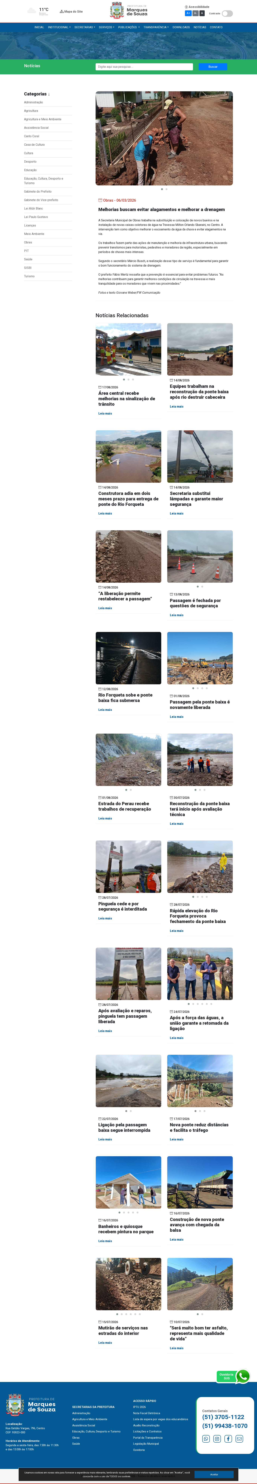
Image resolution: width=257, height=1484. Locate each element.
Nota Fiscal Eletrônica (146, 1413)
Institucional (58, 27)
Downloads (181, 27)
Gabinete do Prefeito (38, 191)
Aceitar (214, 1474)
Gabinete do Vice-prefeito (41, 200)
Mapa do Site (73, 11)
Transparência (155, 27)
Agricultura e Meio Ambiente (42, 119)
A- (195, 13)
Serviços (105, 27)
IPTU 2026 (139, 1407)
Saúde (28, 259)
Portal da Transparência (148, 1437)
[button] (162, 189)
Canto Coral (31, 136)
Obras (28, 242)
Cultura (28, 153)
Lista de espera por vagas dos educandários (160, 1419)
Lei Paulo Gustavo (36, 217)
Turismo (29, 276)
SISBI (28, 268)
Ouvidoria (139, 1450)
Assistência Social (36, 128)
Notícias (200, 27)
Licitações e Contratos (147, 1431)
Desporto (30, 161)
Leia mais (105, 413)
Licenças (30, 225)
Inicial (39, 27)
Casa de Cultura (34, 144)
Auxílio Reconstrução (146, 1425)
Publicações (128, 27)
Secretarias (84, 27)
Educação (30, 170)
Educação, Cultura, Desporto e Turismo (43, 181)
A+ (188, 13)
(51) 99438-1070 (225, 1425)
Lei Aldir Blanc (33, 208)
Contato (216, 27)
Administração (33, 102)
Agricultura (31, 111)
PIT (26, 251)
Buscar (212, 67)
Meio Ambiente (34, 234)
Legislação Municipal (146, 1443)
